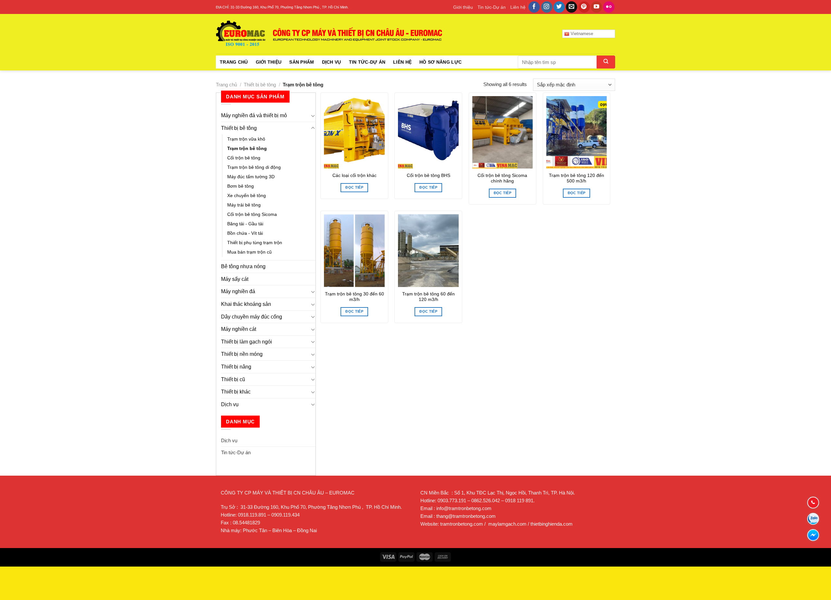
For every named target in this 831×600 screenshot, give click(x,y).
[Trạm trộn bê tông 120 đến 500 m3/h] (576, 132)
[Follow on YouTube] (596, 7)
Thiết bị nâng (236, 366)
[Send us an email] (571, 7)
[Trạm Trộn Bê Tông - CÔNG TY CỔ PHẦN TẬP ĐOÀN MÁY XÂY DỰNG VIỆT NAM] (329, 33)
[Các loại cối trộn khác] (354, 132)
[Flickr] (608, 7)
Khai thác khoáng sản (246, 304)
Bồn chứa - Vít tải (245, 233)
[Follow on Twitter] (559, 7)
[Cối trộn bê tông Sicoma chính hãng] (502, 132)
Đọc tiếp (354, 187)
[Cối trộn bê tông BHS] (428, 132)
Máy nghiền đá (238, 291)
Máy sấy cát (234, 279)
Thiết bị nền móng (242, 354)
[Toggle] (313, 115)
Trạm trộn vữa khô (246, 139)
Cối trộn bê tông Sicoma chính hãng (502, 178)
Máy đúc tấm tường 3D (251, 176)
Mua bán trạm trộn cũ (249, 252)
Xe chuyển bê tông (246, 195)
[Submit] (606, 62)
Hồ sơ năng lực (440, 62)
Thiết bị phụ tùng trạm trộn (254, 242)
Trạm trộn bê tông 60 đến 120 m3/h (428, 297)
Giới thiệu (463, 7)
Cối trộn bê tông (243, 157)
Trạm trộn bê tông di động (254, 167)
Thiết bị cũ (233, 379)
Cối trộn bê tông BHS (428, 175)
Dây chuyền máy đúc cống (251, 316)
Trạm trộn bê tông (247, 148)
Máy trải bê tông (244, 204)
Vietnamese (581, 33)
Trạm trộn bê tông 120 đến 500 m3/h (576, 178)
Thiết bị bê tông (260, 84)
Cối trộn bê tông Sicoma (252, 214)
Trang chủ (234, 62)
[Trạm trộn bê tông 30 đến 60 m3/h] (354, 250)
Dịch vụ (331, 62)
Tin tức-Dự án (492, 7)
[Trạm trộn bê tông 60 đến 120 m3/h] (428, 250)
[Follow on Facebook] (534, 7)
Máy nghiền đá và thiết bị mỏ (254, 115)
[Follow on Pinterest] (584, 7)
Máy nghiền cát (238, 329)
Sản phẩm (301, 62)
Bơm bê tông (240, 186)
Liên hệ (518, 7)
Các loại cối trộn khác (354, 175)
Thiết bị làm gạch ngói (246, 341)
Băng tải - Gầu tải (245, 223)
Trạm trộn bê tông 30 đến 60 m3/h (354, 297)
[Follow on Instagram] (546, 7)
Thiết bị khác (236, 391)
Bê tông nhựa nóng (243, 266)
